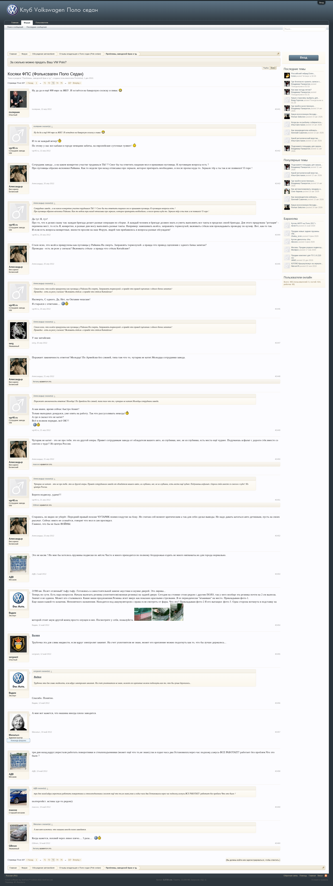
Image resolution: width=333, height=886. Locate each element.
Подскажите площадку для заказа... (306, 146)
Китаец (36, 381)
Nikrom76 (295, 266)
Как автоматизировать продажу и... (306, 189)
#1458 (277, 771)
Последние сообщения (37, 27)
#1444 (277, 235)
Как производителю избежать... (304, 130)
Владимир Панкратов (300, 84)
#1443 (277, 183)
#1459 (277, 807)
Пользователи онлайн (298, 277)
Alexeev (294, 242)
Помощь (303, 876)
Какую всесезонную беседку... (304, 114)
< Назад (29, 83)
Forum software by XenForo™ (29, 880)
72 (49, 83)
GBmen (36, 505)
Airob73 (294, 226)
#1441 (277, 109)
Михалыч (14, 735)
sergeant (13, 657)
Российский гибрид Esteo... (303, 73)
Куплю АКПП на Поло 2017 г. (303, 223)
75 (61, 83)
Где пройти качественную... (303, 106)
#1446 (277, 309)
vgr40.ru (13, 148)
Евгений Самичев (299, 133)
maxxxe (36, 464)
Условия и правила (319, 880)
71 (45, 83)
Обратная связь (291, 876)
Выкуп (273, 68)
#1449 (277, 430)
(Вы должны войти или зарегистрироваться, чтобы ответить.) (253, 860)
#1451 (277, 500)
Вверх (320, 876)
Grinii (293, 76)
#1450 (277, 459)
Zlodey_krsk (296, 236)
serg (11, 343)
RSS (326, 875)
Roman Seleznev (298, 117)
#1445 (277, 264)
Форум (27, 23)
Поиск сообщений (15, 27)
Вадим (12, 613)
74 (57, 83)
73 (53, 83)
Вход (321, 3)
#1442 (277, 151)
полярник (14, 112)
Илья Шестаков (298, 125)
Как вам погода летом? (301, 90)
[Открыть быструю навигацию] (278, 54)
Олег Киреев (296, 191)
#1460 (277, 843)
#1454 (277, 625)
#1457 (277, 732)
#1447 (277, 343)
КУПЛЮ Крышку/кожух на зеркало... (307, 263)
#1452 (277, 536)
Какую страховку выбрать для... (305, 98)
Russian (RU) (12, 876)
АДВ (11, 577)
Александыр (16, 186)
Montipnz (295, 250)
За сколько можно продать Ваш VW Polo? (38, 62)
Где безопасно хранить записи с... (306, 82)
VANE (293, 260)
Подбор (266, 68)
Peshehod (78, 78)
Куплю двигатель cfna (300, 239)
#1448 (277, 376)
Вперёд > (77, 83)
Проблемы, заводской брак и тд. (37, 78)
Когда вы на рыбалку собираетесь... (307, 122)
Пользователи (42, 22)
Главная (14, 22)
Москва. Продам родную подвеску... (307, 247)
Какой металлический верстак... (305, 138)
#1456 (277, 703)
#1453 (277, 574)
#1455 (277, 654)
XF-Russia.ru (19, 882)
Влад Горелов (297, 100)
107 (69, 83)
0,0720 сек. (168, 880)
